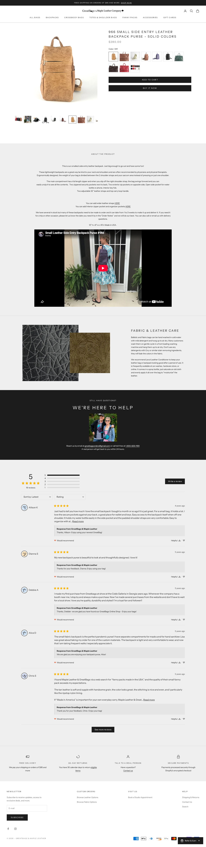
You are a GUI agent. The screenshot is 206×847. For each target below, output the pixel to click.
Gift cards (169, 17)
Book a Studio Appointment (140, 797)
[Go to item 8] (81, 119)
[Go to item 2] (28, 119)
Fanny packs (129, 17)
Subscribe (17, 817)
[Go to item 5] (54, 119)
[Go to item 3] (36, 119)
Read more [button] (78, 521)
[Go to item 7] (72, 119)
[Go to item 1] (19, 119)
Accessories (150, 17)
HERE (117, 203)
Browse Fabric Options (87, 802)
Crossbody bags (74, 17)
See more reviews (103, 729)
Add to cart (150, 80)
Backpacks (52, 17)
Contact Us (187, 802)
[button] (62, 475)
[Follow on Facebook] (8, 828)
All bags (35, 17)
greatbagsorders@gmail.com (97, 446)
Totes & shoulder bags (103, 17)
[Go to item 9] (90, 119)
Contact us (128, 770)
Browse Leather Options (87, 797)
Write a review (175, 481)
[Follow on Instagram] (15, 828)
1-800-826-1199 (133, 446)
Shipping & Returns (190, 797)
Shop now (126, 3)
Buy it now (150, 88)
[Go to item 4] (45, 119)
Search (185, 806)
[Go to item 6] (63, 119)
